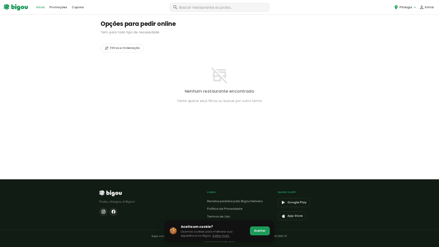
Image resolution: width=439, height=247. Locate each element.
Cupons (78, 7)
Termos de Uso (218, 216)
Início (40, 7)
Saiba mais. (221, 236)
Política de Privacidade (225, 209)
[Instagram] (103, 212)
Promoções (58, 7)
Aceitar (260, 230)
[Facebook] (113, 212)
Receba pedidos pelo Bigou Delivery (235, 201)
